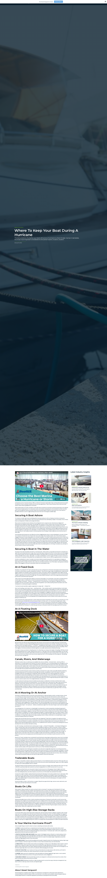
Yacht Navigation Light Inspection (80, 541)
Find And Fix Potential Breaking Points (31, 602)
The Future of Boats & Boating (80, 522)
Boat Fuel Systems (77, 505)
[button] (105, 1)
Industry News (75, 486)
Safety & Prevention (18, 227)
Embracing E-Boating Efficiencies (80, 487)
